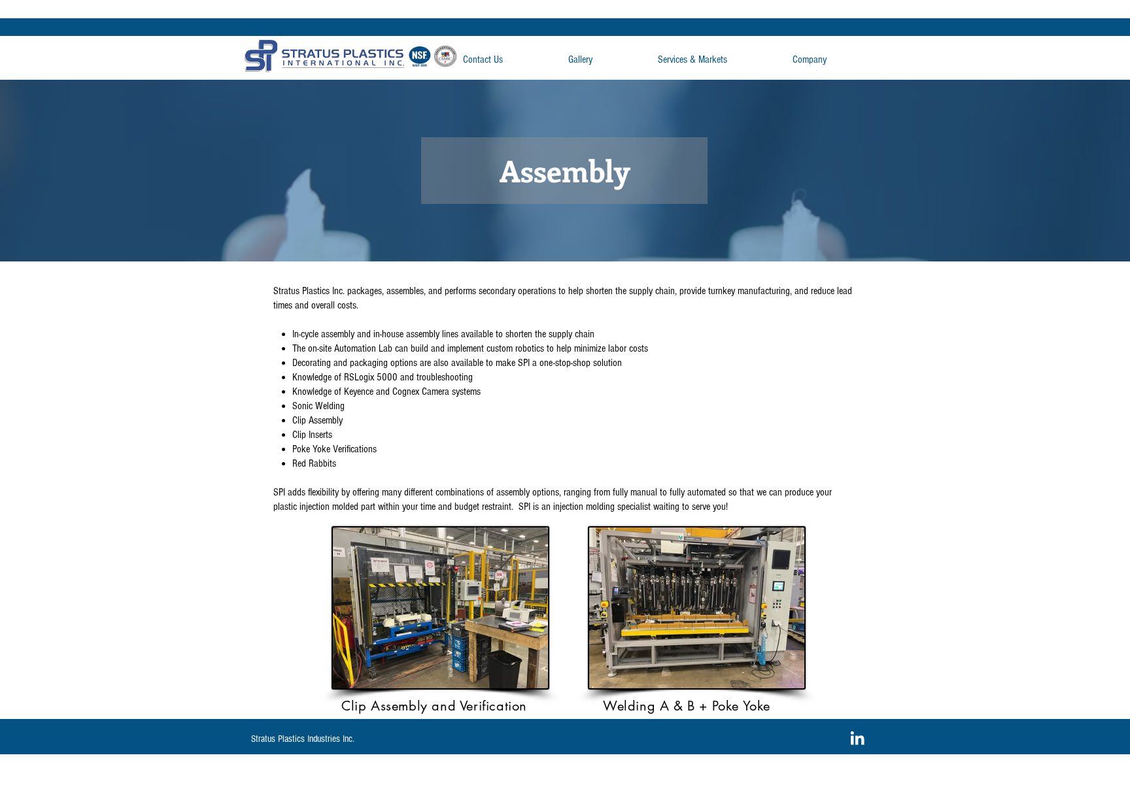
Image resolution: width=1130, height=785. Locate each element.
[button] (718, 60)
